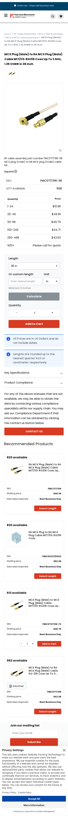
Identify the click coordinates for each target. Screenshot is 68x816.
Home (7, 33)
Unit (46, 274)
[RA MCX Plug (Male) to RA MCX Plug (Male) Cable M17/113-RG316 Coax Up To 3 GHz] (16, 470)
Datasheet (18, 686)
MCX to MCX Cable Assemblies (22, 37)
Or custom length (21, 274)
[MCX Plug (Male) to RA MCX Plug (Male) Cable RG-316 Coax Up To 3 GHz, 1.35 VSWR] (16, 673)
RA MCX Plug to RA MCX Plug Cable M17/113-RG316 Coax (45, 535)
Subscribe (34, 742)
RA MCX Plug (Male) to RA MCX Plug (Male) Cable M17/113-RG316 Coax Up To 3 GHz (45, 467)
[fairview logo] (22, 16)
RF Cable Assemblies (25, 33)
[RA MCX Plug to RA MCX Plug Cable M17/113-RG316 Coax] (16, 538)
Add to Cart (34, 324)
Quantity (15, 305)
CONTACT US (34, 431)
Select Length (47, 508)
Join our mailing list (25, 725)
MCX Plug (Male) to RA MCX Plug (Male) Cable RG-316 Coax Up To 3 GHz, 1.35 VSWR (43, 670)
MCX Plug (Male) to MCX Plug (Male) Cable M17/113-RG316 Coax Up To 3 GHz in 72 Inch (44, 602)
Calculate (34, 296)
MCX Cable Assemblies (51, 33)
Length (13, 258)
